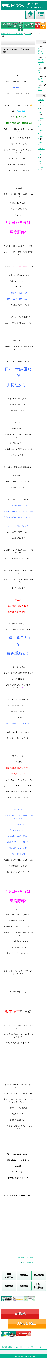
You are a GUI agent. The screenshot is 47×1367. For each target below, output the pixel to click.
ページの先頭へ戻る (28, 1263)
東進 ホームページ (30, 17)
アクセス (4, 25)
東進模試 (24, 1286)
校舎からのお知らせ (20, 26)
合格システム (9, 1275)
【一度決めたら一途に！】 (41, 51)
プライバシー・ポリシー (37, 1347)
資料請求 (37, 25)
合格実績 (9, 1286)
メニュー (41, 17)
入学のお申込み (27, 1323)
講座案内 (24, 1275)
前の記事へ (21, 1257)
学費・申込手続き (39, 1286)
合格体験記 (15, 25)
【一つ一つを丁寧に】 (41, 62)
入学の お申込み (43, 25)
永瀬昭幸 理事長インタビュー (11, 1347)
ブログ (26, 25)
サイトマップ (25, 1347)
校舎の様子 (9, 25)
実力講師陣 (39, 1275)
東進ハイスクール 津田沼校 (12, 34)
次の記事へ (30, 1257)
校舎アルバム (32, 25)
